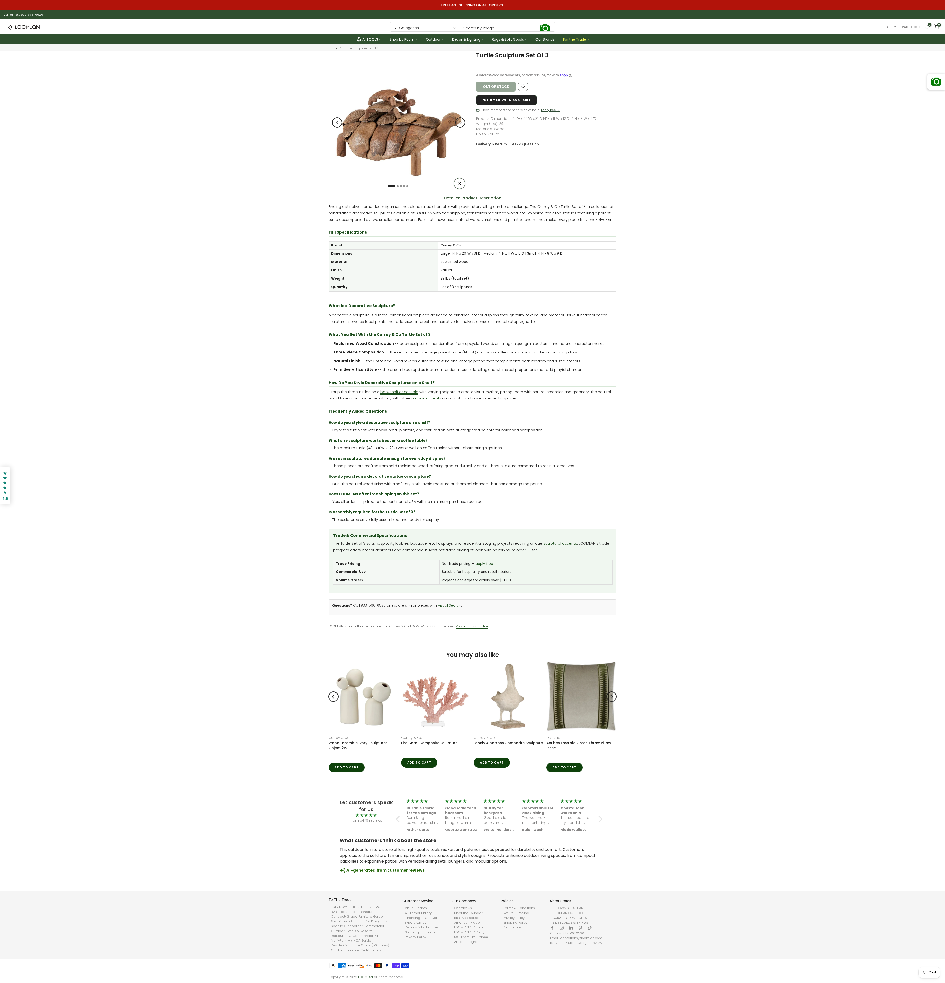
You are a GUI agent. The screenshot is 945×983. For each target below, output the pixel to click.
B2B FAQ (374, 907)
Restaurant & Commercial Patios (357, 936)
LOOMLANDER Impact (470, 927)
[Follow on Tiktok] (589, 928)
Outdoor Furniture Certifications (356, 950)
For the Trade (574, 39)
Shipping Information (421, 932)
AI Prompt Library (418, 913)
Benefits (366, 912)
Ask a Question (525, 144)
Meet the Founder (468, 913)
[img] (366, 815)
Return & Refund (516, 913)
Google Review (589, 943)
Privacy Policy (415, 937)
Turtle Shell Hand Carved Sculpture (360, 742)
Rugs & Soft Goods (508, 39)
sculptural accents (560, 543)
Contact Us (463, 908)
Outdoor (433, 39)
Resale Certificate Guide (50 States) (360, 945)
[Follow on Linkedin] (571, 928)
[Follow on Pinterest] (580, 928)
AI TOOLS (370, 39)
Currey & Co (411, 737)
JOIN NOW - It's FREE (347, 907)
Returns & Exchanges (422, 927)
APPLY (891, 27)
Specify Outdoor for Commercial (357, 926)
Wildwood (337, 737)
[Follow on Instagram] (561, 928)
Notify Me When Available (507, 100)
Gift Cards (433, 918)
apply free (484, 563)
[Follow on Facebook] (552, 928)
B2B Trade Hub (343, 912)
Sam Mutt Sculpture (491, 742)
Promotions (512, 927)
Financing (412, 918)
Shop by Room (402, 39)
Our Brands (545, 39)
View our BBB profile (472, 626)
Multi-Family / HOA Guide (351, 940)
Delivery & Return (491, 144)
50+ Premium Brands (471, 937)
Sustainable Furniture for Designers (359, 921)
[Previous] (337, 122)
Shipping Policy (515, 923)
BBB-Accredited (466, 918)
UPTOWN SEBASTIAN (567, 908)
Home (333, 48)
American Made (467, 923)
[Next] (460, 122)
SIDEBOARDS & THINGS (570, 923)
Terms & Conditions (519, 908)
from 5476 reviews (366, 820)
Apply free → (550, 110)
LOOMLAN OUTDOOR (568, 913)
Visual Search (449, 605)
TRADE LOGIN (910, 27)
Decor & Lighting (466, 39)
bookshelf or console (399, 391)
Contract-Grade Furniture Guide (357, 916)
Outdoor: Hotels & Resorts (351, 931)
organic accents (426, 398)
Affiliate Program (467, 942)
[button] (399, 819)
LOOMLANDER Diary (469, 932)
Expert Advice (415, 923)
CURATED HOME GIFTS (569, 918)
